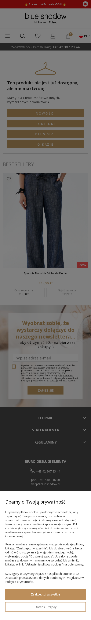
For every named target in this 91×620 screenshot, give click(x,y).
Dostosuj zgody (46, 607)
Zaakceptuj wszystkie (45, 594)
